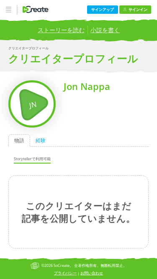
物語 (19, 140)
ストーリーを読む (61, 30)
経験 (41, 140)
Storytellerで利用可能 (32, 158)
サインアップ (102, 9)
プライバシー (65, 273)
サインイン (138, 9)
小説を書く (105, 30)
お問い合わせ (91, 273)
